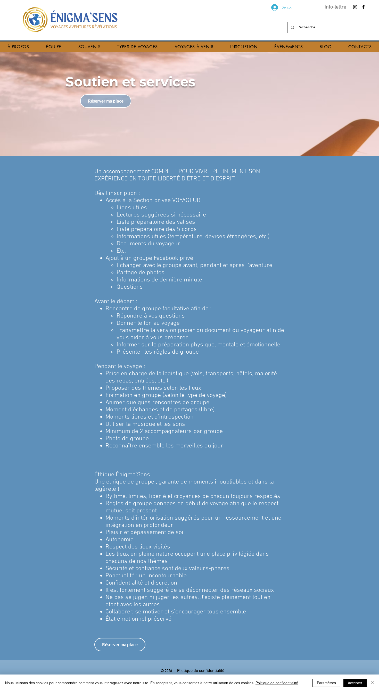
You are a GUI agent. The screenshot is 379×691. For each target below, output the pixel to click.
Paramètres (326, 682)
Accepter (355, 682)
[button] (18, 46)
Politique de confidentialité (277, 682)
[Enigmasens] (355, 7)
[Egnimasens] (363, 7)
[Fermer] (373, 683)
